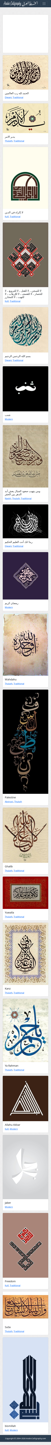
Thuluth (9, 140)
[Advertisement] (25, 33)
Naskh (8, 498)
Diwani (8, 97)
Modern (9, 419)
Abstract (9, 801)
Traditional (18, 97)
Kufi (7, 216)
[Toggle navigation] (44, 3)
